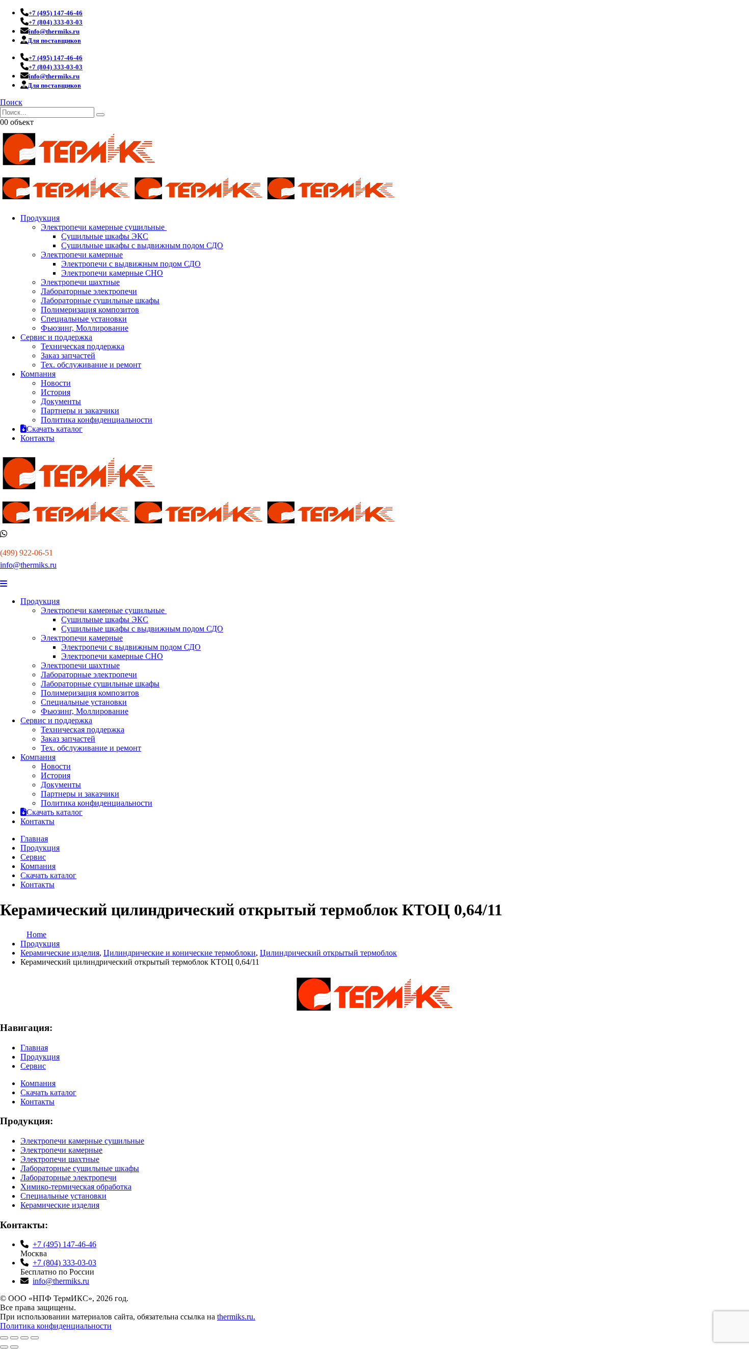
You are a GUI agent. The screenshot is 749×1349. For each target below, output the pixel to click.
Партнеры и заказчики (80, 410)
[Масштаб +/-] (4, 1337)
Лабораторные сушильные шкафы (100, 300)
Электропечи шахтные (80, 282)
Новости (56, 383)
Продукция (40, 218)
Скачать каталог (54, 429)
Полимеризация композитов (90, 309)
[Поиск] (100, 114)
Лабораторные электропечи (89, 291)
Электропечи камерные (82, 254)
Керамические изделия (59, 1205)
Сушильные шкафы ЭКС (104, 236)
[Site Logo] (79, 168)
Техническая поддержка (82, 346)
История (55, 392)
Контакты (37, 438)
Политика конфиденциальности (96, 419)
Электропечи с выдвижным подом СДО (131, 263)
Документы (61, 401)
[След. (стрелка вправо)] (14, 1346)
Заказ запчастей (68, 355)
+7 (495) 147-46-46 (64, 1244)
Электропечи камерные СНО (112, 273)
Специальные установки (84, 318)
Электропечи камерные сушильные (104, 227)
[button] (11, 102)
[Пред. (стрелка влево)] (4, 1346)
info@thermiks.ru (28, 565)
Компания (38, 373)
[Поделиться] (24, 1337)
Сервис (33, 857)
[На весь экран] (14, 1337)
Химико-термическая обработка (75, 1186)
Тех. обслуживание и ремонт (91, 364)
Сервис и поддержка (56, 337)
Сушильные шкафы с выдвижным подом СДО (142, 245)
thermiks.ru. (236, 1316)
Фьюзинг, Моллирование (84, 328)
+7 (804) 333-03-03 (64, 1262)
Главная (34, 838)
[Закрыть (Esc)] (35, 1337)
